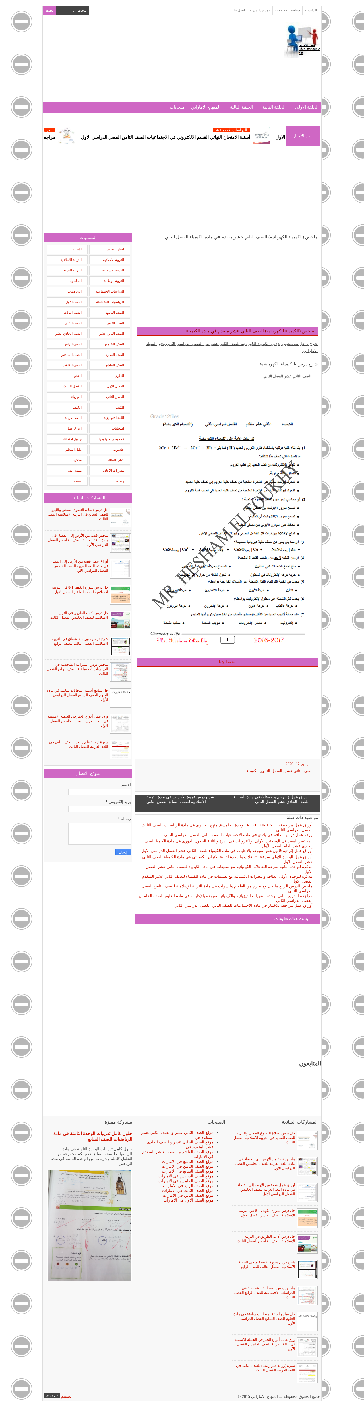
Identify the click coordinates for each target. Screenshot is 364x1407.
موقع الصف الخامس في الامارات (186, 1181)
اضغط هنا (228, 661)
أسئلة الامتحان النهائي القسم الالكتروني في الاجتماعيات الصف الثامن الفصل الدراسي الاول (194, 137)
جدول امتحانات (71, 439)
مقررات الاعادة (113, 471)
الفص (78, 376)
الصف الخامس (114, 344)
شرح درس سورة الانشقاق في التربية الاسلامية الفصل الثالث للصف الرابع (80, 641)
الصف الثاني (73, 323)
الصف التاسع (115, 313)
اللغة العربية (73, 418)
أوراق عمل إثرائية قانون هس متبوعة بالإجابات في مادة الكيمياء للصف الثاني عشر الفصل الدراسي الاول (227, 851)
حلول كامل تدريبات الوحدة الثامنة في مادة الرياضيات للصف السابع (92, 1136)
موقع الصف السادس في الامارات (186, 1176)
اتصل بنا (239, 10)
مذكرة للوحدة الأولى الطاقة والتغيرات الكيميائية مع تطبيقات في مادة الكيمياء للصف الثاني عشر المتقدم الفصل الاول (227, 878)
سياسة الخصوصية (287, 10)
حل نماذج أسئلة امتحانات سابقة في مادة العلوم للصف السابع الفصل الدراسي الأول (77, 695)
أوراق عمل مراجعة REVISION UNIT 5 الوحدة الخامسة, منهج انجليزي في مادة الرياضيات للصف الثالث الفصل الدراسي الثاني (227, 827)
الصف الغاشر (72, 365)
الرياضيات (74, 291)
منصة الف (75, 471)
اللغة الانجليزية (114, 418)
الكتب (119, 407)
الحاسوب (75, 281)
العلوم (119, 376)
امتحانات (177, 107)
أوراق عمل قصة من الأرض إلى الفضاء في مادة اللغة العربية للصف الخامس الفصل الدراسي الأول (79, 566)
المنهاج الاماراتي (205, 107)
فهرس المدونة (260, 10)
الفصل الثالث (72, 386)
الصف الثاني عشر (299, 771)
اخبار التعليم (115, 249)
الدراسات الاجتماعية (260, 130)
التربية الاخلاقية (71, 260)
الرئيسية (311, 10)
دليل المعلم (73, 450)
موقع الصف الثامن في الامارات (188, 1166)
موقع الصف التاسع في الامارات (188, 1161)
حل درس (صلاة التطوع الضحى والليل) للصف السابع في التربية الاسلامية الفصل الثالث (77, 514)
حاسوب (118, 450)
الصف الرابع (73, 344)
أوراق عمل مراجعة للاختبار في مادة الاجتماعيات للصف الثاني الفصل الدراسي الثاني (243, 905)
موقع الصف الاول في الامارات (189, 1200)
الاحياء (77, 249)
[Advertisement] (147, 62)
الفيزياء (76, 397)
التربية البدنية (72, 270)
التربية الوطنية (114, 281)
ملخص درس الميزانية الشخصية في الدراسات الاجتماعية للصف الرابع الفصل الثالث (77, 669)
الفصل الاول (115, 386)
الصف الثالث (73, 313)
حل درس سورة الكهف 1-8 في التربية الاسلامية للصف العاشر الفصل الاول (80, 589)
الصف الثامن (115, 323)
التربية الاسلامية (113, 270)
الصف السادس (71, 355)
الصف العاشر (114, 365)
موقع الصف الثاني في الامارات (188, 1195)
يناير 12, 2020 (297, 764)
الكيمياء (253, 771)
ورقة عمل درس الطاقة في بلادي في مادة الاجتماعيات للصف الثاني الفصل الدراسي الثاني (238, 835)
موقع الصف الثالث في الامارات (188, 1191)
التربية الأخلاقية (113, 260)
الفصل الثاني (271, 771)
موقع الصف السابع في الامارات (188, 1171)
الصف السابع (115, 355)
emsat (78, 481)
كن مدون (52, 1395)
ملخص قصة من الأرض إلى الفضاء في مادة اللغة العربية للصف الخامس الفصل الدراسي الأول (78, 540)
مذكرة (77, 460)
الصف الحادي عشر (68, 334)
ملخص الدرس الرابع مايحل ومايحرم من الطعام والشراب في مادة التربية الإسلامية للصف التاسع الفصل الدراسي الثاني (227, 888)
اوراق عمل (74, 428)
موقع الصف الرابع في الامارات (188, 1186)
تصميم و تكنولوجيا (111, 439)
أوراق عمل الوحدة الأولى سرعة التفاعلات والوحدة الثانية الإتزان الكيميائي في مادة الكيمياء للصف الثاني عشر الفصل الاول (227, 859)
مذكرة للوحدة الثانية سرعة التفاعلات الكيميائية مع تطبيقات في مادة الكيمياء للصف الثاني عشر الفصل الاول (229, 869)
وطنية (119, 481)
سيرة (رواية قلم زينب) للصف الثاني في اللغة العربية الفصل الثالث (78, 744)
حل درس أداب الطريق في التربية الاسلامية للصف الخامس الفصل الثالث (79, 615)
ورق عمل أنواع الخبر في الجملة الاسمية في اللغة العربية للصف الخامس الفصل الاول (78, 721)
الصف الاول (73, 302)
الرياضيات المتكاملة (110, 302)
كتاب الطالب (115, 460)
